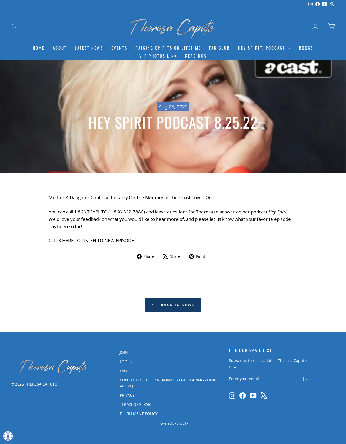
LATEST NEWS (89, 48)
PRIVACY (127, 395)
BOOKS (306, 48)
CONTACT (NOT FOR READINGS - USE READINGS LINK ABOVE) (167, 383)
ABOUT (60, 48)
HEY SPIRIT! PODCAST (262, 48)
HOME (39, 48)
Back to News (176, 304)
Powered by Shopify (173, 423)
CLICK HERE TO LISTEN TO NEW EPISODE (91, 240)
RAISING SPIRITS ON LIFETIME (168, 48)
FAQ (123, 370)
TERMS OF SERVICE (137, 404)
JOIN (124, 352)
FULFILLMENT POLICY (139, 413)
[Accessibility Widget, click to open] (8, 435)
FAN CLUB (219, 48)
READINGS (196, 56)
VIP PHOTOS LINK (158, 56)
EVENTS (119, 48)
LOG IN (126, 361)
